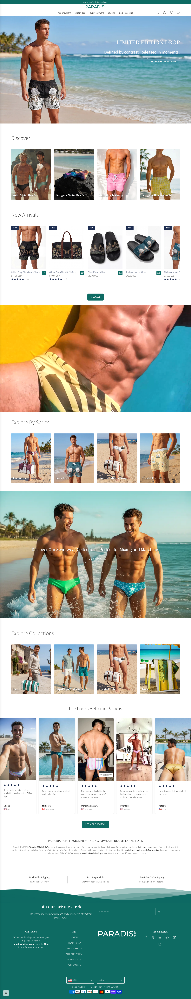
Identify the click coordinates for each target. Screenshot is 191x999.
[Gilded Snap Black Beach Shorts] (28, 247)
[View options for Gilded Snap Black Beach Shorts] (44, 273)
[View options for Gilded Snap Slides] (120, 273)
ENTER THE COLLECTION (163, 61)
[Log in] (164, 12)
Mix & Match (95, 559)
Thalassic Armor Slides (136, 272)
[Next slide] (184, 765)
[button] (14, 255)
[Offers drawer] (171, 12)
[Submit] (159, 911)
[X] (152, 937)
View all (95, 296)
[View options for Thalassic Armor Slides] (158, 273)
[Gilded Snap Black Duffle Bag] (66, 247)
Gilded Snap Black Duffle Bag (62, 272)
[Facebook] (145, 937)
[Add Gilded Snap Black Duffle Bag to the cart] (82, 273)
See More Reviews (95, 824)
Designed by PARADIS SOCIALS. (105, 986)
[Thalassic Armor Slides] (143, 247)
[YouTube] (174, 937)
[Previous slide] (6, 765)
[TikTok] (160, 944)
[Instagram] (160, 937)
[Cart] (178, 12)
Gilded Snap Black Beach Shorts (25, 272)
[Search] (158, 12)
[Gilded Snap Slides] (105, 247)
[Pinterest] (167, 937)
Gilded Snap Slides (96, 272)
